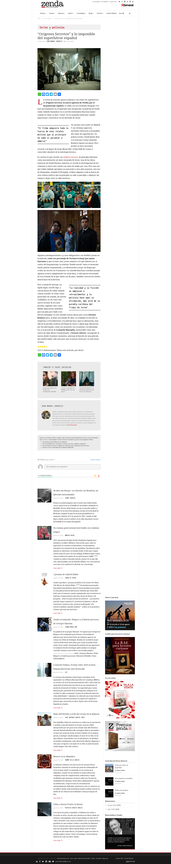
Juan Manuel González (54, 41)
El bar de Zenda (120, 770)
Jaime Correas (70, 498)
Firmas (42, 13)
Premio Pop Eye (128, 858)
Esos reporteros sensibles (124, 778)
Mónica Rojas (70, 535)
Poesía (51, 13)
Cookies (93, 858)
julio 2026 (111, 809)
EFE (66, 672)
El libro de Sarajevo (121, 790)
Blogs (91, 13)
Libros (70, 13)
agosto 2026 (112, 805)
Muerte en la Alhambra (64, 756)
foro (47, 439)
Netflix (71, 41)
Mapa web (105, 858)
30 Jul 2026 (118, 783)
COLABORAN (96, 1)
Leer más (56, 568)
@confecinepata (72, 425)
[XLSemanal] (127, 5)
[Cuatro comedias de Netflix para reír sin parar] (68, 378)
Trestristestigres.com (63, 858)
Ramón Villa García (72, 760)
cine (67, 41)
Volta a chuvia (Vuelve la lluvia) (68, 804)
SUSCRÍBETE (105, 1)
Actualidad (81, 13)
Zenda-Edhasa (111, 13)
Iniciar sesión (95, 460)
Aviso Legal (73, 858)
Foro (120, 13)
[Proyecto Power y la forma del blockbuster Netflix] (50, 378)
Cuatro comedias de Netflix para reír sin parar (68, 389)
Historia (61, 13)
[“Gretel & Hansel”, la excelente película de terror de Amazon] (87, 378)
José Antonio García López (75, 717)
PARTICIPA (113, 1)
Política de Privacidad (83, 858)
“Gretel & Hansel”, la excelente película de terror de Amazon (86, 389)
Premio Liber (120, 858)
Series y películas (47, 18)
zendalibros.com (71, 627)
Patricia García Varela (73, 808)
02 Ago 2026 (118, 772)
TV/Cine (99, 13)
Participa (98, 858)
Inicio (39, 18)
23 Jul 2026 (118, 795)
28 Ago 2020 (41, 41)
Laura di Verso (70, 578)
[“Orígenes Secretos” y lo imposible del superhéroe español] (69, 69)
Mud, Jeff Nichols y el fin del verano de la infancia (76, 714)
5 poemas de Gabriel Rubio (65, 574)
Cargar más (69, 848)
